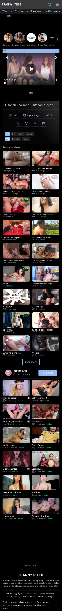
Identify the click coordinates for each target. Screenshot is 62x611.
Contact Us (30, 593)
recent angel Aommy (41, 192)
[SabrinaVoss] (45, 462)
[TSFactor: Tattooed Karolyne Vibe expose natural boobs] (45, 323)
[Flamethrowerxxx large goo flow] (45, 276)
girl (13, 134)
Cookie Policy (13, 596)
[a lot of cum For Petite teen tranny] (45, 230)
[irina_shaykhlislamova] (16, 415)
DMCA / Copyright (13, 593)
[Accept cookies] (56, 605)
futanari (29, 134)
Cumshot (16, 139)
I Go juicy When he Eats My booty (43, 261)
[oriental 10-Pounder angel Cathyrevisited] (45, 207)
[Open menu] (57, 4)
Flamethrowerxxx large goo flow (43, 284)
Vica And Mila (37, 307)
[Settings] (55, 57)
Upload (41, 596)
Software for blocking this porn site (19, 586)
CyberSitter (53, 586)
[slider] (31, 83)
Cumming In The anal (12, 353)
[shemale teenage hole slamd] (16, 230)
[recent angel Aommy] (45, 184)
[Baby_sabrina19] (45, 391)
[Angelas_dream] (16, 391)
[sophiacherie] (16, 438)
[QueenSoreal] (45, 438)
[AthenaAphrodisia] (45, 509)
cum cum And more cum (13, 261)
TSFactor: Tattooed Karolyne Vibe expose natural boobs (43, 330)
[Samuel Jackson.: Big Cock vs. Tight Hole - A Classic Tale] (16, 184)
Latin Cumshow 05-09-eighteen (43, 169)
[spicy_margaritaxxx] (16, 486)
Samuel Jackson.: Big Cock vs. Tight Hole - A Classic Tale (14, 192)
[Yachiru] (16, 276)
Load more (31, 361)
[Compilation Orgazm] (16, 161)
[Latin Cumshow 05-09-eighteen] (45, 161)
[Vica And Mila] (45, 299)
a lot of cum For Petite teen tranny (43, 238)
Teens (25, 139)
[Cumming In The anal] (16, 346)
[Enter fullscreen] (55, 80)
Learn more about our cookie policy (43, 583)
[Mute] (7, 57)
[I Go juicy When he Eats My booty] (45, 253)
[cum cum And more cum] (16, 253)
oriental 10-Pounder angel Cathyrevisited (43, 215)
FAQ (50, 596)
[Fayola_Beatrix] (16, 207)
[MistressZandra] (16, 462)
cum (20, 134)
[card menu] (29, 170)
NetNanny (43, 586)
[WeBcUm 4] (16, 299)
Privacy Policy (29, 596)
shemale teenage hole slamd (14, 238)
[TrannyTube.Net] (11, 4)
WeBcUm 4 (7, 307)
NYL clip (35, 353)
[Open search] (49, 4)
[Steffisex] (45, 486)
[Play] (31, 69)
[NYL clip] (45, 346)
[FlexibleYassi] (45, 415)
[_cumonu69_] (16, 509)
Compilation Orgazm (11, 169)
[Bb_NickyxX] (16, 323)
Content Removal (46, 593)
